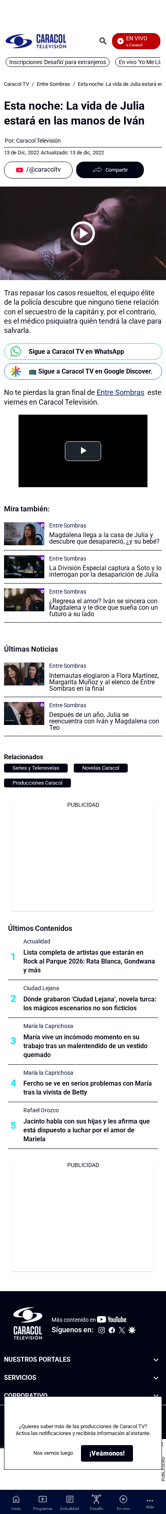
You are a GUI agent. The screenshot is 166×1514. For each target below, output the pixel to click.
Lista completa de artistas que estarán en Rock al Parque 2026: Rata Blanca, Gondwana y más (89, 961)
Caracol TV (16, 84)
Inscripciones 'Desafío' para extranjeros (57, 62)
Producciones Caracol (37, 783)
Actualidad (36, 941)
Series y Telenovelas (35, 768)
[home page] (36, 41)
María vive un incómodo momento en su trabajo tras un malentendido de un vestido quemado (85, 1046)
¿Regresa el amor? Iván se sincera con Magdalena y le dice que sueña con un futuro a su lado (103, 607)
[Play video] (83, 233)
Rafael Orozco (41, 1110)
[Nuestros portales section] (156, 1360)
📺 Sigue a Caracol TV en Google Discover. (91, 371)
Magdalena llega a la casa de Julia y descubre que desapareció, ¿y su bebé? (104, 538)
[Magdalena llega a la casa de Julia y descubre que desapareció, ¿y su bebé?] (24, 533)
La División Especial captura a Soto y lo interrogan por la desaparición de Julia (105, 571)
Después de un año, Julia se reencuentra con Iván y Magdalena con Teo (104, 721)
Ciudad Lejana (41, 988)
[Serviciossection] (156, 1378)
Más (150, 1507)
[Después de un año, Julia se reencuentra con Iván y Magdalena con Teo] (24, 713)
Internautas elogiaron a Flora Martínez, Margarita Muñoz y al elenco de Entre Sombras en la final (104, 682)
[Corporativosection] (156, 1396)
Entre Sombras (53, 84)
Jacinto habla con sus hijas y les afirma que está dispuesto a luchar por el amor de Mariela (86, 1130)
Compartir (117, 170)
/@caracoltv (43, 169)
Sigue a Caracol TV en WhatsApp (76, 351)
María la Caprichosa (48, 1026)
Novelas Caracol (100, 768)
